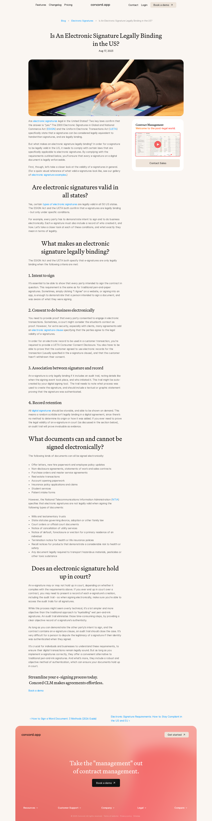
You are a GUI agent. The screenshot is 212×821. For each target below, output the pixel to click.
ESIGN (51, 128)
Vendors (178, 812)
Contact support (66, 817)
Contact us (107, 817)
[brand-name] (100, 5)
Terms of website (111, 816)
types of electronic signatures (60, 204)
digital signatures (41, 410)
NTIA (115, 499)
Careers (105, 813)
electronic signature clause (47, 330)
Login (144, 5)
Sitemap (136, 816)
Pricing (68, 4)
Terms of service (146, 817)
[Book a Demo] (157, 144)
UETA (113, 128)
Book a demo (35, 690)
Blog (63, 20)
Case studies (30, 813)
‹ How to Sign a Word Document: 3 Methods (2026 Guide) (63, 718)
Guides (26, 817)
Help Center (64, 813)
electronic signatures (45, 121)
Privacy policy (145, 813)
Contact (133, 5)
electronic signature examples (49, 174)
